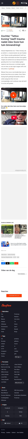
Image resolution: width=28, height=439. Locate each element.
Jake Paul (3, 285)
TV (15, 237)
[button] (25, 8)
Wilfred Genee (4, 288)
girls (15, 269)
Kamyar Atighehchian (6, 173)
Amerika (3, 257)
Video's (13, 8)
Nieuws (3, 235)
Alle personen (18, 298)
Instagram (3, 267)
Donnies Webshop (5, 311)
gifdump (16, 257)
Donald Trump (4, 280)
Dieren (16, 240)
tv (14, 262)
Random (16, 232)
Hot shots (22, 8)
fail (2, 254)
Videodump (4, 306)
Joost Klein (4, 293)
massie (10, 30)
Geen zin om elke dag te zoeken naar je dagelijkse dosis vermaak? (18, 160)
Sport (15, 242)
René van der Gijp (5, 283)
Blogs (15, 247)
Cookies (8, 348)
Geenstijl (16, 308)
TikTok (3, 272)
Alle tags (17, 273)
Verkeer (3, 237)
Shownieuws (4, 242)
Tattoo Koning (11, 170)
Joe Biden (3, 298)
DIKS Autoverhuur (18, 306)
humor (16, 259)
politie (2, 262)
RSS (21, 331)
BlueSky (7, 331)
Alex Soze (4, 170)
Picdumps (16, 230)
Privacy (3, 348)
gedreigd (11, 69)
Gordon (16, 293)
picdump (16, 254)
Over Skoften (20, 348)
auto (15, 264)
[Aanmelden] (24, 3)
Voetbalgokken (5, 313)
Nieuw (3, 8)
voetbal (16, 267)
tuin (18, 173)
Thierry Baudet (5, 295)
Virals (17, 8)
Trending (8, 8)
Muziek (16, 245)
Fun (2, 230)
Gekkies (3, 245)
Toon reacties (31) (14, 211)
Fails (2, 232)
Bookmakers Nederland (20, 311)
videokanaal (21, 189)
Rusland (3, 269)
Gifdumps (3, 240)
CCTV (14, 173)
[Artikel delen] (19, 30)
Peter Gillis (17, 290)
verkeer (3, 259)
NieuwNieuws (4, 308)
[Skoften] (6, 221)
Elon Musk (17, 285)
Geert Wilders (17, 283)
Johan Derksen (18, 280)
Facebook (7, 324)
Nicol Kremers (18, 295)
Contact (14, 348)
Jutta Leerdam (5, 290)
